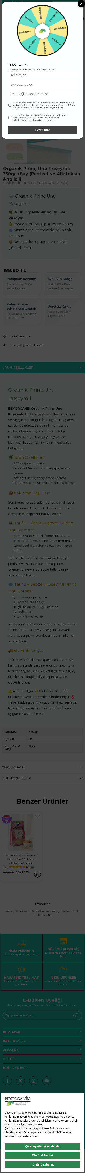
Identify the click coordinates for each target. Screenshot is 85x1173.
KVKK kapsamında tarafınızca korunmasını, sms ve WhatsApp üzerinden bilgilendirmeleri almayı (40, 117)
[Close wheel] (81, 3)
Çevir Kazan (42, 129)
